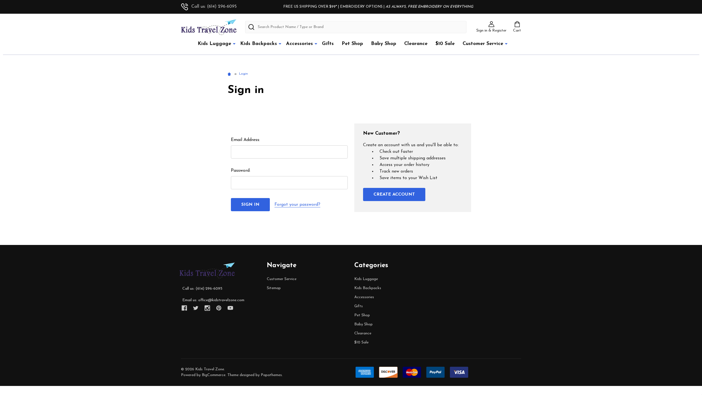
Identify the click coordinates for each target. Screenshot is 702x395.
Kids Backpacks (258, 43)
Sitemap (274, 288)
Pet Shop (352, 43)
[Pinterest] (219, 308)
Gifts (328, 43)
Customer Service (483, 43)
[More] (234, 43)
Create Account (394, 194)
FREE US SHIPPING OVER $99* (310, 7)
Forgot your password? (297, 204)
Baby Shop (383, 43)
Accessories (299, 43)
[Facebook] (184, 308)
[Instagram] (207, 308)
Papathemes (271, 375)
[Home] (230, 73)
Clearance (416, 43)
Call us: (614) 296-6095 (214, 6)
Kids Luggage (214, 43)
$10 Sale (445, 43)
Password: (240, 170)
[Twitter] (196, 308)
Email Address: (245, 140)
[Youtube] (230, 308)
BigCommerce (213, 375)
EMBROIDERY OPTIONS (361, 7)
